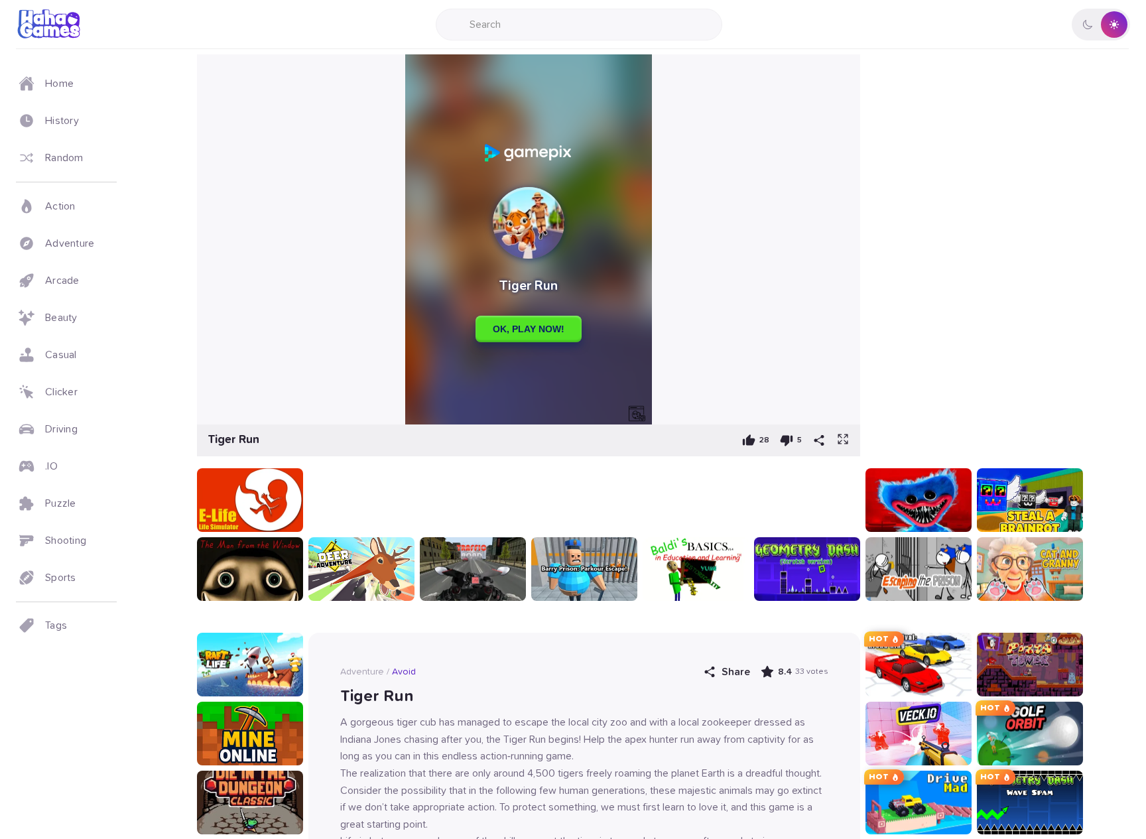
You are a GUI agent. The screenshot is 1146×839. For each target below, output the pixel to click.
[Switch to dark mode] (1100, 24)
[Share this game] (819, 440)
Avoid (404, 672)
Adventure (362, 672)
